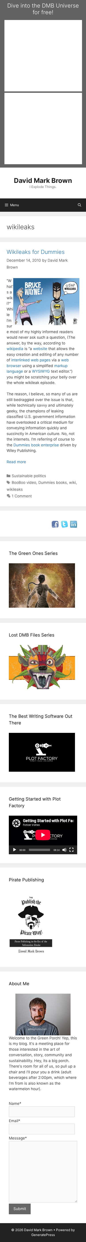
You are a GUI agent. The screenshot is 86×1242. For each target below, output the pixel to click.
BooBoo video (24, 482)
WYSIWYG (41, 371)
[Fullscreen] (71, 850)
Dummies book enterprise (36, 445)
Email (14, 1121)
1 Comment (22, 496)
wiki (72, 482)
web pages (40, 360)
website (40, 348)
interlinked (20, 360)
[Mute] (64, 850)
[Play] (14, 850)
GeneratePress (43, 1235)
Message (18, 1138)
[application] (43, 835)
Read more (16, 462)
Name (15, 1103)
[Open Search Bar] (79, 205)
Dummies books (52, 482)
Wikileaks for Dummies (36, 252)
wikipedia (15, 348)
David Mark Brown (43, 180)
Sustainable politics (29, 476)
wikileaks (15, 489)
